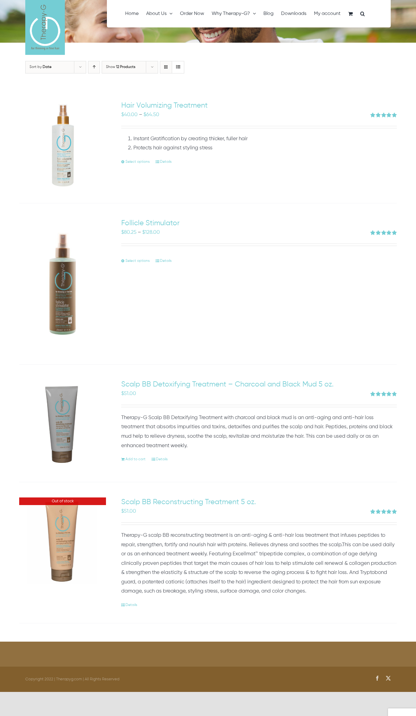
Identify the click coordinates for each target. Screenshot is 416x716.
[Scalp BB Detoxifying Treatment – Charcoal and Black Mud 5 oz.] (62, 423)
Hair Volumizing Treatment (164, 105)
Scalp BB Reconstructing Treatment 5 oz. (188, 502)
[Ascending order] (94, 67)
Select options (137, 162)
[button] (362, 13)
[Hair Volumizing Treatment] (62, 144)
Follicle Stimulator (150, 223)
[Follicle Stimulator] (62, 284)
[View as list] (178, 67)
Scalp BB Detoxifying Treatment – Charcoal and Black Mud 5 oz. (227, 384)
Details (165, 162)
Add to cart (135, 459)
